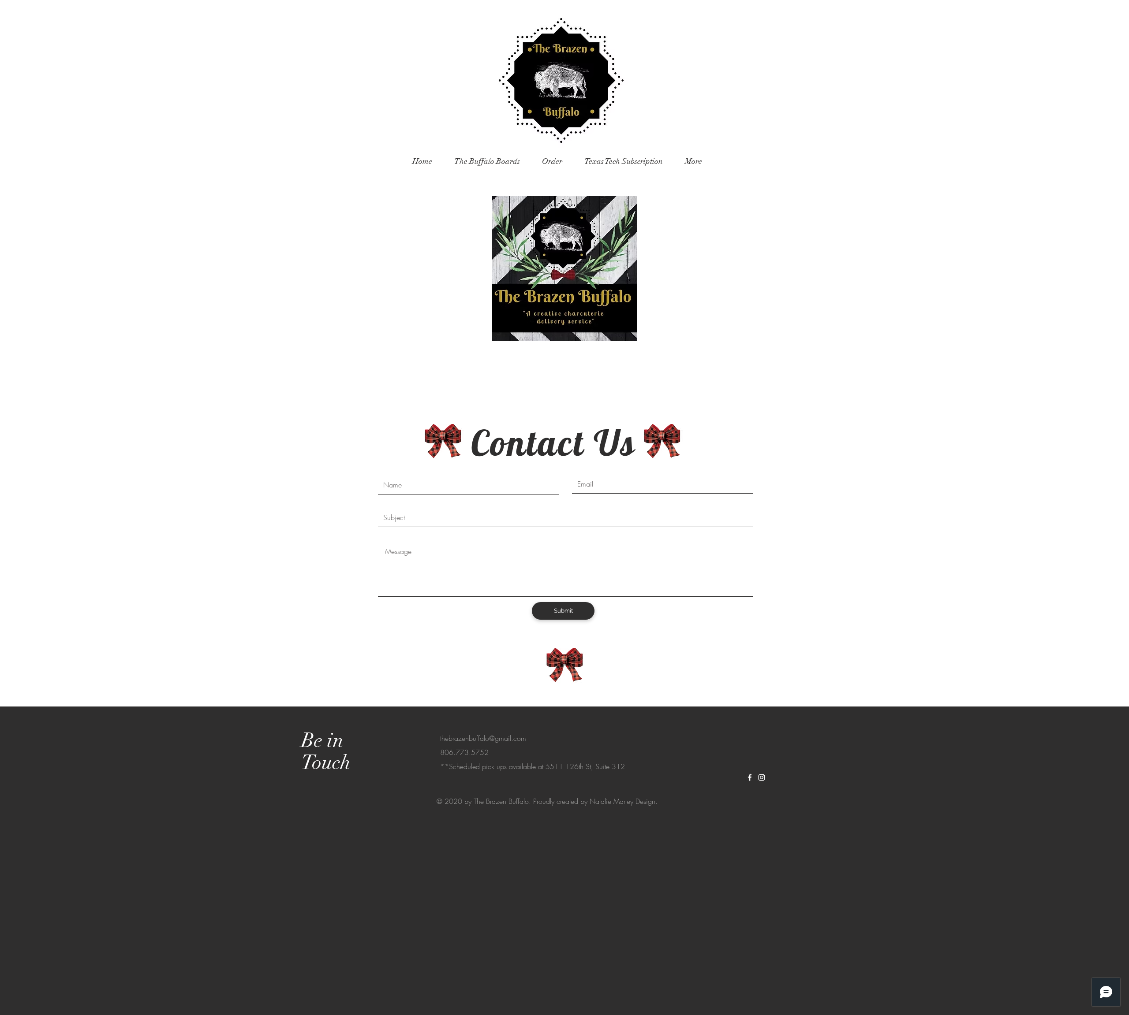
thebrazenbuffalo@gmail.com (483, 738)
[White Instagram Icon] (761, 777)
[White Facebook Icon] (749, 777)
